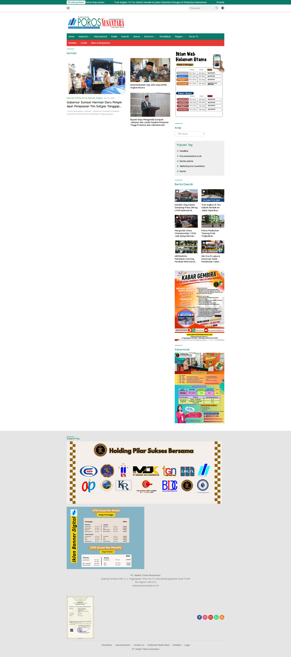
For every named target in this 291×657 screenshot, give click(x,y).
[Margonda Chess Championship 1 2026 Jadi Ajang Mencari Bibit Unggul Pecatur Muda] (186, 221)
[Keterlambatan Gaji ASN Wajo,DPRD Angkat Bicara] (150, 70)
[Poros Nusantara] (96, 22)
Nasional (83, 36)
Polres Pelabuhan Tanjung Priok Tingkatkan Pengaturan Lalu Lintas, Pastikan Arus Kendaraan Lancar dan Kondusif (211, 233)
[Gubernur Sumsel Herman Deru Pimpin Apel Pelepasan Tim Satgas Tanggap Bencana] (97, 76)
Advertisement (122, 645)
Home (71, 36)
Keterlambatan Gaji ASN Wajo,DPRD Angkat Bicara (148, 86)
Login (187, 645)
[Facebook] (199, 617)
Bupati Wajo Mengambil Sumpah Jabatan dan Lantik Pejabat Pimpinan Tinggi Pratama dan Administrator (149, 122)
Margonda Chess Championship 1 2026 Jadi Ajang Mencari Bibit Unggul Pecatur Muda (185, 233)
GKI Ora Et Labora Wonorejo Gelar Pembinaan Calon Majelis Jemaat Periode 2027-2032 (211, 259)
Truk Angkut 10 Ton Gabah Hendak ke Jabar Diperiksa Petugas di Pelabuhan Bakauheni (132, 2)
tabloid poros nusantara (192, 166)
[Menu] (69, 8)
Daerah (125, 36)
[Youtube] (210, 617)
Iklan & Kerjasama (100, 43)
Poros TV (193, 36)
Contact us (139, 645)
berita (183, 171)
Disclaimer (107, 645)
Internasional (100, 36)
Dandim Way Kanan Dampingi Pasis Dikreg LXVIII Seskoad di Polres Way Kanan (186, 207)
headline (184, 151)
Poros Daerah (88, 98)
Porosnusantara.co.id (190, 156)
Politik (114, 36)
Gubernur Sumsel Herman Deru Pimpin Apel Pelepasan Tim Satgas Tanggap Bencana (94, 106)
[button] (217, 7)
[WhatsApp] (216, 617)
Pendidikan (165, 36)
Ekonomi (148, 36)
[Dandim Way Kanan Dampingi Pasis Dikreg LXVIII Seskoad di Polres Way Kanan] (186, 195)
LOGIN (84, 43)
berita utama (186, 161)
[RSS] (221, 617)
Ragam (178, 36)
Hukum (136, 36)
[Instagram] (205, 617)
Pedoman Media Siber (159, 645)
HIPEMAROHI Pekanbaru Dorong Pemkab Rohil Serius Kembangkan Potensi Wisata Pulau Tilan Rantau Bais (185, 259)
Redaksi (73, 43)
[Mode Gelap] (222, 8)
